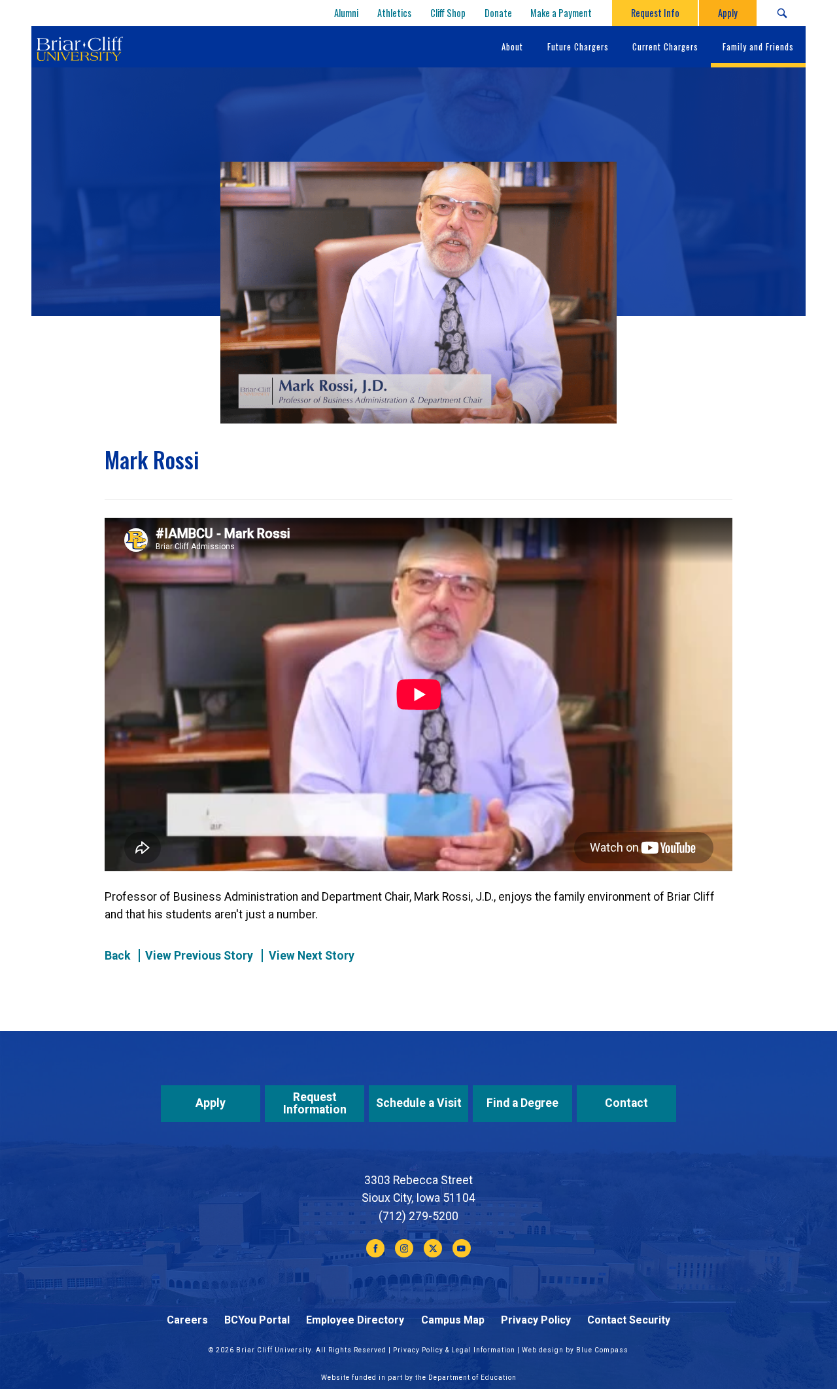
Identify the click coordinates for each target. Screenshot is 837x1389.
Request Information (315, 1103)
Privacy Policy (536, 1320)
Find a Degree (522, 1102)
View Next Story (311, 955)
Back (117, 955)
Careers (187, 1320)
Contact (626, 1102)
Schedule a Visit (419, 1102)
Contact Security (628, 1320)
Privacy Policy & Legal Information (454, 1350)
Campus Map (453, 1320)
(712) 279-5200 (418, 1216)
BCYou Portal (257, 1320)
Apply (211, 1102)
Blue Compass (602, 1350)
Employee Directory (355, 1320)
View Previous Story (199, 955)
